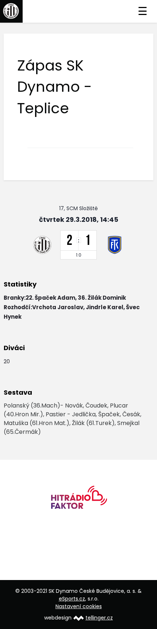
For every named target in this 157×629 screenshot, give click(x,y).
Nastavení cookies (78, 606)
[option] (78, 499)
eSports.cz (72, 598)
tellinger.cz (99, 617)
